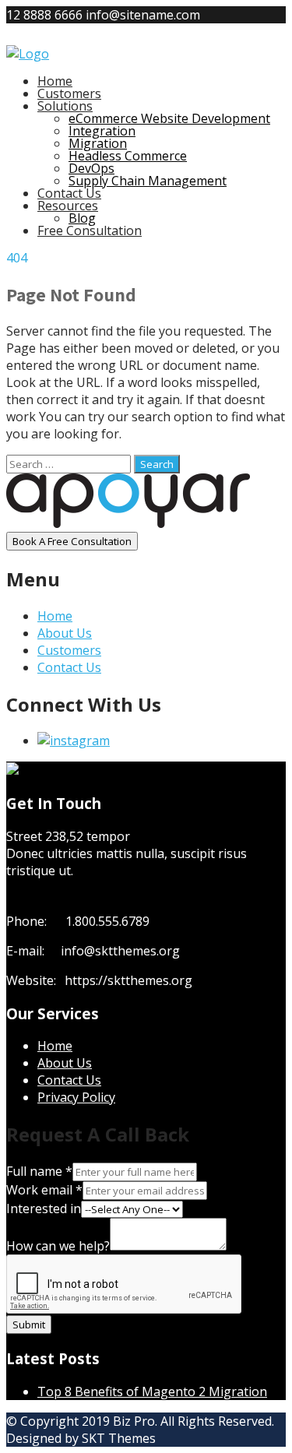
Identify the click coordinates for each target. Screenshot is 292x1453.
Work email (44, 1189)
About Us (64, 633)
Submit (28, 1325)
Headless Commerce (128, 155)
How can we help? (58, 1245)
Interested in (43, 1208)
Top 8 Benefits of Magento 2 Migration (152, 1391)
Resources (67, 205)
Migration (98, 143)
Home (54, 81)
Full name (39, 1171)
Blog (82, 218)
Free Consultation (89, 230)
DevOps (91, 168)
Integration (102, 130)
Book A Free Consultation (72, 541)
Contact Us (69, 193)
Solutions (65, 105)
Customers (69, 93)
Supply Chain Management (148, 180)
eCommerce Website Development (169, 118)
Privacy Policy (76, 1097)
